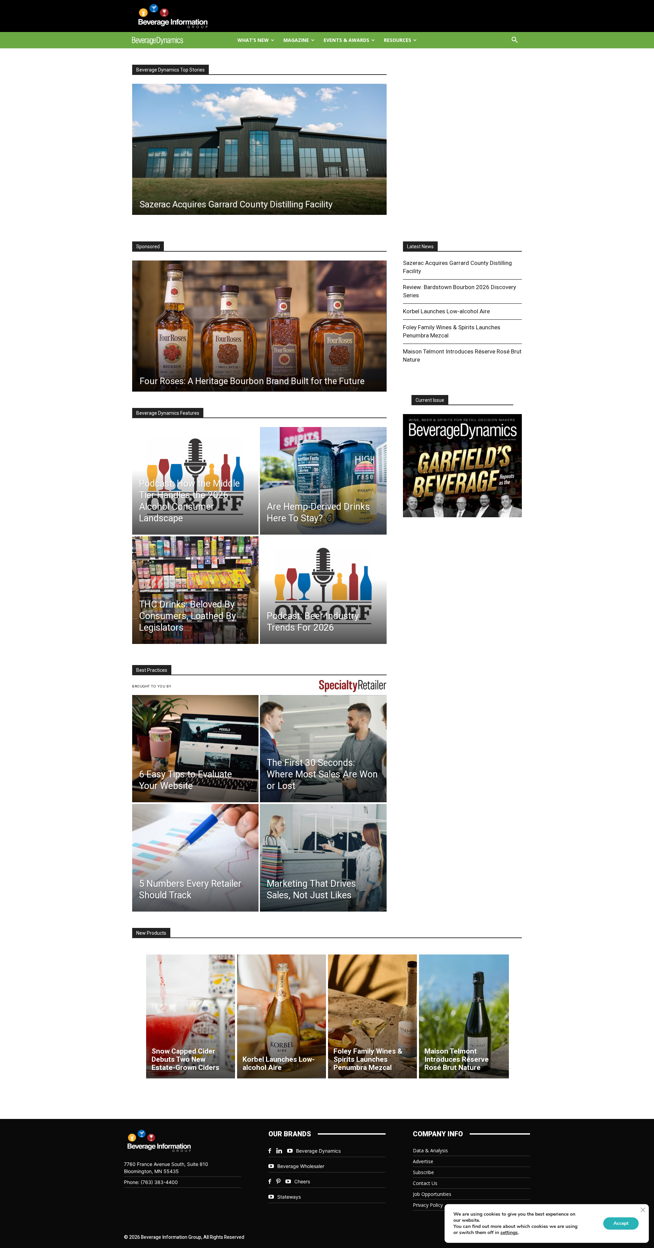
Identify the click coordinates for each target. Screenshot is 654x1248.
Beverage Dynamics (318, 1151)
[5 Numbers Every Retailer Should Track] (195, 858)
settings (509, 1233)
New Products (151, 933)
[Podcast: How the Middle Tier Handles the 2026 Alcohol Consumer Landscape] (195, 481)
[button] (515, 40)
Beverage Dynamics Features (167, 413)
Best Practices (151, 670)
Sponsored (148, 246)
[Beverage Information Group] (179, 16)
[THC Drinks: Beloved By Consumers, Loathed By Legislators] (195, 590)
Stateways (289, 1197)
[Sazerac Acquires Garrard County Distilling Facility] (259, 149)
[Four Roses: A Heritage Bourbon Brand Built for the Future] (259, 326)
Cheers (302, 1181)
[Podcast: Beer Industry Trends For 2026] (323, 590)
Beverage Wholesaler (300, 1166)
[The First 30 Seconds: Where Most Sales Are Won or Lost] (323, 749)
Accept (620, 1223)
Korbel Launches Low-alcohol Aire (446, 311)
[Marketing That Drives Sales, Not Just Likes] (323, 858)
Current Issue (430, 400)
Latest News (420, 246)
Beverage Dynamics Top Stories (170, 70)
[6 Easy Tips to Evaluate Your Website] (195, 749)
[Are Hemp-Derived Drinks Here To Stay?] (323, 481)
